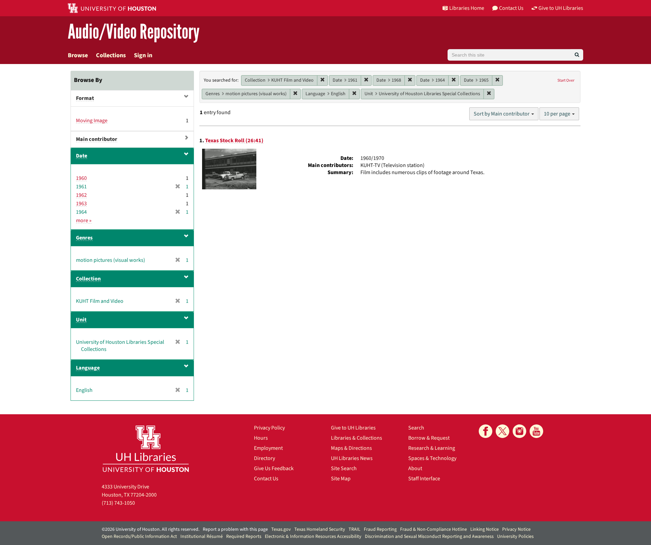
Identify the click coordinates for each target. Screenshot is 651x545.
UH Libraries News (352, 458)
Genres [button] (84, 238)
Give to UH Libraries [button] (560, 8)
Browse (78, 55)
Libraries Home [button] (466, 8)
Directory (264, 458)
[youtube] (536, 431)
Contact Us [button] (511, 8)
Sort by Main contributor (502, 114)
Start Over (565, 80)
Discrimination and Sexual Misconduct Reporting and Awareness (429, 536)
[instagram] (519, 431)
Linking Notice (484, 529)
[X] (502, 431)
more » (84, 220)
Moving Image (91, 120)
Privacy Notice (516, 529)
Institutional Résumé (201, 536)
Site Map (341, 478)
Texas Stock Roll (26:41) (234, 140)
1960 (81, 178)
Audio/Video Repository (134, 32)
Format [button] (85, 98)
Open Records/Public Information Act (139, 536)
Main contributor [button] (96, 139)
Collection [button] (88, 278)
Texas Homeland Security (319, 529)
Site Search (344, 468)
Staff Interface (424, 478)
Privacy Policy (269, 428)
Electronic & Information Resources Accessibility (313, 536)
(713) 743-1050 (118, 503)
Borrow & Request (429, 438)
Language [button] (88, 368)
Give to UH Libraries (353, 428)
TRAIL (354, 529)
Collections (111, 55)
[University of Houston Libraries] (146, 449)
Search (416, 428)
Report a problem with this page (235, 529)
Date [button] (81, 156)
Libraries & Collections (356, 438)
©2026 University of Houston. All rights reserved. (150, 529)
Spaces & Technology (432, 458)
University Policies (515, 536)
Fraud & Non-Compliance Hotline (433, 529)
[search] (577, 55)
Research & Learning (431, 448)
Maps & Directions (351, 448)
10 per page (557, 114)
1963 (81, 203)
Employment (268, 448)
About (415, 468)
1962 (81, 195)
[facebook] (485, 431)
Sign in (143, 55)
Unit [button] (81, 319)
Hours (261, 438)
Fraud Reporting (380, 529)
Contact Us (266, 478)
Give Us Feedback (274, 468)
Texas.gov (281, 529)
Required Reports (243, 536)
